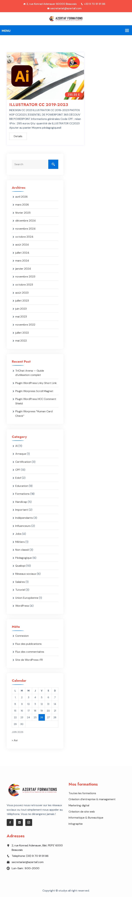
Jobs (18, 534)
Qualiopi (20, 565)
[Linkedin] (19, 822)
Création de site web (82, 811)
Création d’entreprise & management (92, 799)
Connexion (22, 636)
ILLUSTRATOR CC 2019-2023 (38, 104)
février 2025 (23, 212)
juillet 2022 (22, 332)
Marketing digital (79, 805)
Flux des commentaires (29, 652)
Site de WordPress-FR (29, 660)
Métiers (20, 542)
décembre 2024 (25, 220)
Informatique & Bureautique (86, 817)
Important (21, 510)
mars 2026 (22, 204)
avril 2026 (21, 196)
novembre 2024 (25, 228)
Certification (23, 462)
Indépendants (24, 518)
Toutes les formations (82, 793)
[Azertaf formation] (66, 18)
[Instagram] (28, 822)
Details (18, 136)
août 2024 (22, 244)
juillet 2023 (22, 300)
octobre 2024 (24, 237)
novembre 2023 (25, 276)
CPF (17, 470)
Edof (18, 478)
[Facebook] (10, 822)
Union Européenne (26, 598)
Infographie (76, 824)
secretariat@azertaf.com (65, 8)
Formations (22, 494)
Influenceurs (23, 526)
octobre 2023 (24, 284)
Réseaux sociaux (25, 574)
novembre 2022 (25, 324)
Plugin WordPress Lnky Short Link (36, 383)
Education (21, 486)
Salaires (20, 582)
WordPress (22, 606)
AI (16, 446)
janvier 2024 (23, 268)
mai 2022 (21, 340)
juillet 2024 (22, 252)
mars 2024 (22, 260)
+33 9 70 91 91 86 (94, 4)
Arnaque (20, 454)
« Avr (15, 740)
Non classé (22, 550)
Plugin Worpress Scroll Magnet (34, 391)
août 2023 (22, 292)
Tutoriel (20, 590)
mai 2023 (21, 316)
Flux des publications (28, 644)
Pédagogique (23, 558)
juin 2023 (21, 308)
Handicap (21, 502)
